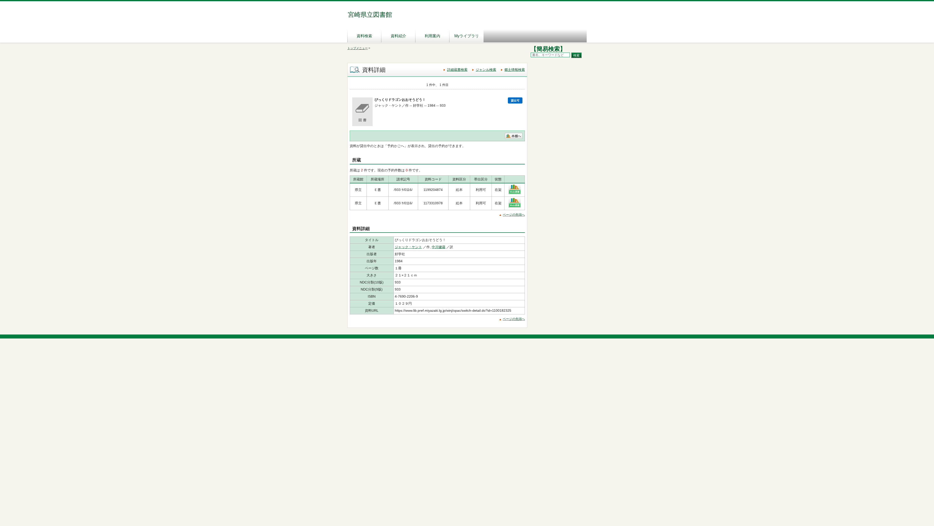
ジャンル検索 (486, 70)
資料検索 (364, 36)
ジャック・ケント (408, 247)
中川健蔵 (438, 247)
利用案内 (432, 36)
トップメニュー (357, 48)
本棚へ (516, 136)
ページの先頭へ (514, 214)
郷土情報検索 (514, 70)
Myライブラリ (466, 36)
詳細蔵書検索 (457, 70)
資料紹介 (398, 36)
